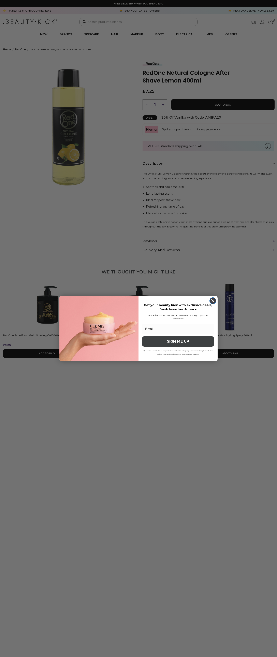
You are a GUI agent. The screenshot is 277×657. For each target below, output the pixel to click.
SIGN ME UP (178, 341)
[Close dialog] (213, 301)
